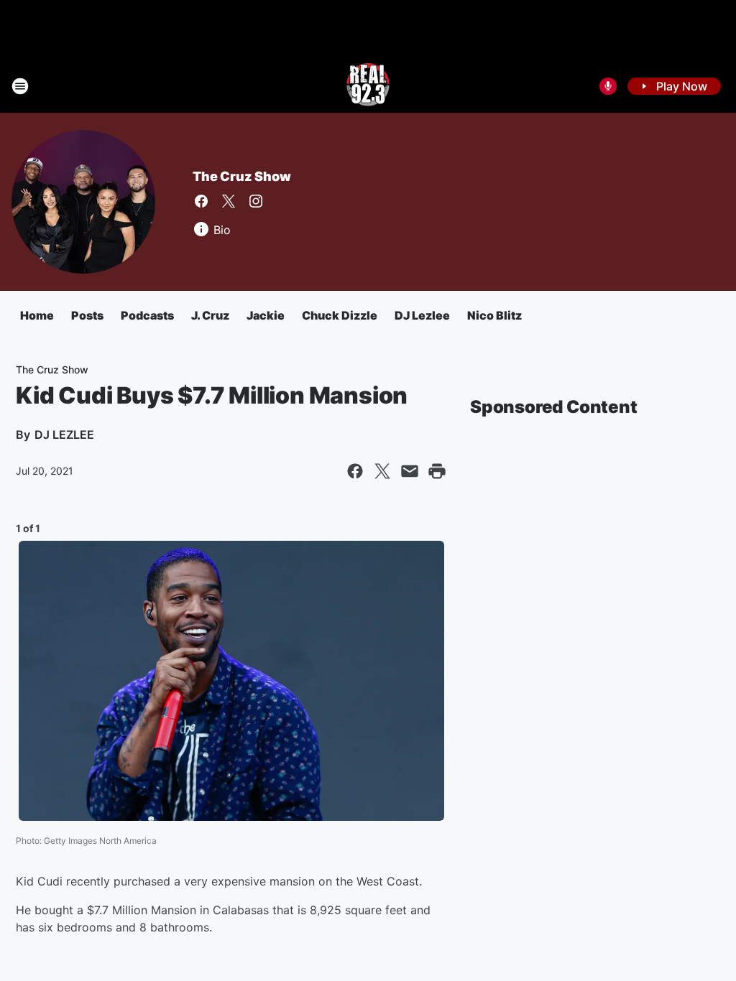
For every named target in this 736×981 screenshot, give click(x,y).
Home (37, 315)
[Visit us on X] (228, 201)
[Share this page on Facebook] (355, 471)
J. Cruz (210, 315)
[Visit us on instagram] (255, 201)
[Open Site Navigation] (20, 86)
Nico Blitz (494, 315)
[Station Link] (368, 86)
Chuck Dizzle (339, 315)
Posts (87, 315)
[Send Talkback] (608, 86)
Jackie (266, 315)
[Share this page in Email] (410, 471)
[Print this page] (437, 471)
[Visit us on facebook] (201, 201)
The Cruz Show (241, 176)
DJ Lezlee (422, 315)
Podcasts (147, 315)
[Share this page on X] (382, 471)
